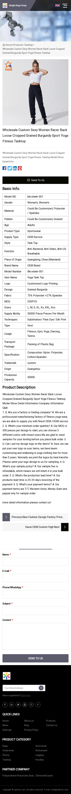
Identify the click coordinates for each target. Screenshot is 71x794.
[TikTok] (38, 704)
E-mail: (6, 571)
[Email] (41, 687)
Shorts (5, 755)
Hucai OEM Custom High (39, 527)
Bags (5, 746)
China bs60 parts (44, 775)
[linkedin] (11, 704)
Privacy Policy (31, 730)
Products (18, 45)
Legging (40, 755)
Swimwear (41, 746)
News (5, 725)
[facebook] (4, 704)
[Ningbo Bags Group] (19, 676)
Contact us (51, 725)
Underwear (8, 750)
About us (29, 720)
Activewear (41, 750)
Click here (25, 695)
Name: (6, 554)
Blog (26, 725)
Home (9, 45)
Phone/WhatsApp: (12, 587)
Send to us (37, 180)
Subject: (7, 603)
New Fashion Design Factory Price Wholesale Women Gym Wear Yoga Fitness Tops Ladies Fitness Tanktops (44, 517)
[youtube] (24, 704)
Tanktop (28, 45)
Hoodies (40, 759)
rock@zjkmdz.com (59, 790)
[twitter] (18, 704)
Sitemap (6, 730)
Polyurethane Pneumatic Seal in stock (18, 776)
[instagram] (31, 704)
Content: (7, 620)
